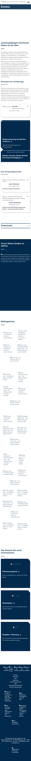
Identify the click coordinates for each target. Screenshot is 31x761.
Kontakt (15, 675)
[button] (15, 109)
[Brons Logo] (15, 362)
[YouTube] (10, 669)
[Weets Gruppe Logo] (8, 526)
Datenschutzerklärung (15, 682)
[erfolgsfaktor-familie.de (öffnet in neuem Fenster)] (23, 712)
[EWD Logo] (15, 405)
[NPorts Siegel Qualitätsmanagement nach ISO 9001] (23, 698)
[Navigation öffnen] (28, 2)
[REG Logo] (15, 482)
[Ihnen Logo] (15, 514)
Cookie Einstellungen (16, 687)
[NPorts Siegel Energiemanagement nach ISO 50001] (8, 698)
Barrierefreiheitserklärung (15, 685)
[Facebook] (20, 669)
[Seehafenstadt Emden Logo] (8, 503)
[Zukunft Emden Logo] (22, 526)
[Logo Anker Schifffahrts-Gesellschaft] (23, 335)
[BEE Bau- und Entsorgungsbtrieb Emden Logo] (22, 348)
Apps (15, 678)
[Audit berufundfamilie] (8, 712)
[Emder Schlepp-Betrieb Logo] (8, 391)
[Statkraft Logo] (22, 503)
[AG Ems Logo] (8, 335)
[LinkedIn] (15, 669)
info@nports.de (15, 742)
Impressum (15, 680)
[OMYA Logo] (23, 472)
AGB (15, 683)
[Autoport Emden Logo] (8, 348)
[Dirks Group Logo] (8, 377)
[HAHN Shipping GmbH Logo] (22, 418)
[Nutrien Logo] (8, 472)
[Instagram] (25, 669)
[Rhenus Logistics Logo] (8, 493)
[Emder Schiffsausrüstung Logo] (23, 377)
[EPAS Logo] (8, 418)
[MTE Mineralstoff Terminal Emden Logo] (8, 459)
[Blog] (5, 669)
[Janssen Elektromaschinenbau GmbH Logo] (8, 430)
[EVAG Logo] (23, 391)
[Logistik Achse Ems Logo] (22, 430)
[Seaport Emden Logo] (22, 493)
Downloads (15, 676)
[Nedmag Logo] (23, 459)
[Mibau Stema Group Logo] (15, 443)
